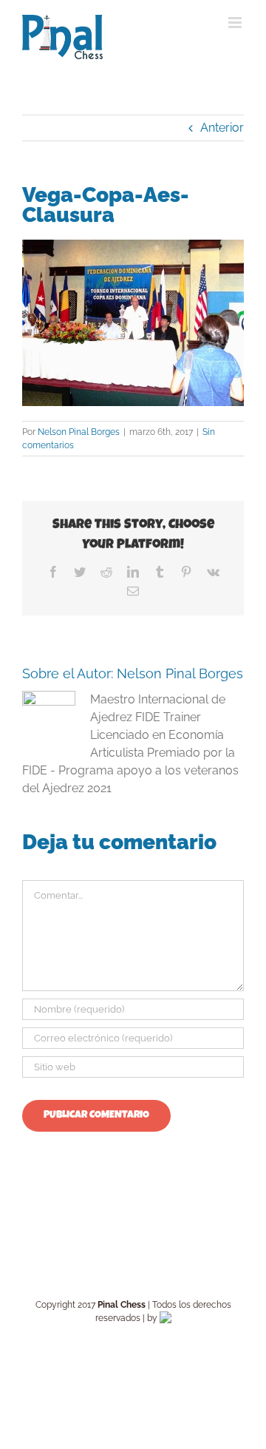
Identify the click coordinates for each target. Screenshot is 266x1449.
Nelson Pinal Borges (79, 432)
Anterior (222, 128)
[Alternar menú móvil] (236, 22)
